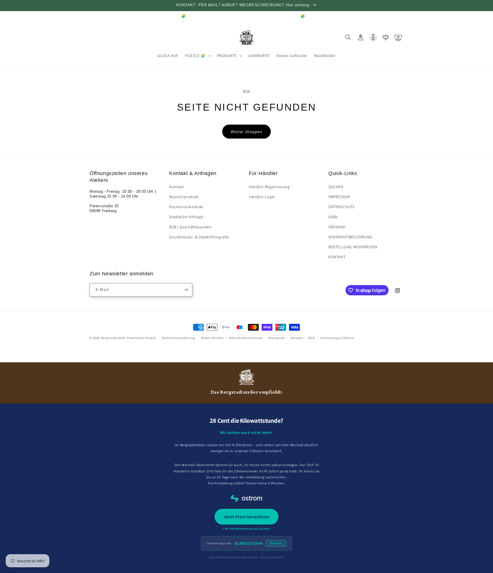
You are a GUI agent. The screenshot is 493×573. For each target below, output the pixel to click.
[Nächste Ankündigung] (401, 16)
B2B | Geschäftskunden (190, 226)
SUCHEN (336, 186)
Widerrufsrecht (212, 338)
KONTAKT (336, 256)
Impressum (276, 338)
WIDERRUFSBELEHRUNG (350, 236)
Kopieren (276, 543)
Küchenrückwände (186, 206)
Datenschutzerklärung (178, 338)
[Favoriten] (385, 37)
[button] (197, 56)
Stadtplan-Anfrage (186, 216)
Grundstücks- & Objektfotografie (199, 236)
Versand (297, 338)
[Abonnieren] (185, 289)
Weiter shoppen (246, 131)
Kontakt (176, 186)
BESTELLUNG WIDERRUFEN (352, 246)
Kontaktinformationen (246, 338)
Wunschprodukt (184, 196)
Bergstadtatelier (113, 338)
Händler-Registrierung (269, 186)
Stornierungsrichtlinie (337, 338)
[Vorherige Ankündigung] (91, 16)
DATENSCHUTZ (341, 206)
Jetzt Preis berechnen (247, 516)
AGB (311, 338)
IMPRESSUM (339, 196)
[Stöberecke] (373, 37)
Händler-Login (262, 196)
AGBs (333, 216)
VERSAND (336, 226)
